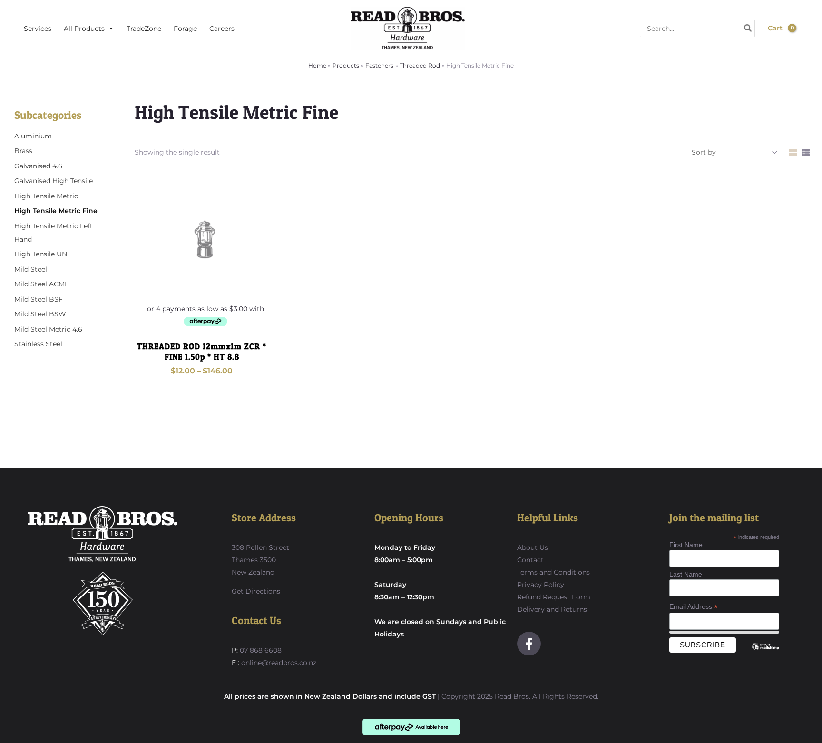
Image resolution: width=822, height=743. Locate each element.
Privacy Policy (540, 584)
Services (37, 28)
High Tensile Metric (46, 196)
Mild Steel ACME (41, 284)
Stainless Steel (38, 344)
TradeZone (144, 28)
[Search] (748, 28)
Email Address (693, 606)
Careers (222, 28)
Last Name (685, 574)
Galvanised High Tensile (53, 180)
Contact (530, 560)
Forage (185, 28)
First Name (686, 544)
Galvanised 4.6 (38, 166)
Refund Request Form (553, 597)
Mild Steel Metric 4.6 (48, 329)
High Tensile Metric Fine (56, 210)
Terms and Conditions (553, 572)
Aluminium (33, 136)
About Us (532, 547)
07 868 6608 (260, 650)
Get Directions (256, 591)
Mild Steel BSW (40, 314)
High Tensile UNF (42, 254)
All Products (84, 28)
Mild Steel (30, 269)
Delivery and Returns (552, 609)
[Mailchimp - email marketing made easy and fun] (765, 653)
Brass (23, 151)
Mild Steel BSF (38, 299)
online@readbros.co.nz (278, 662)
